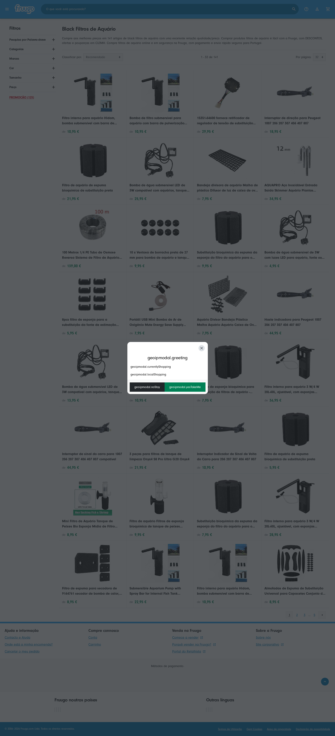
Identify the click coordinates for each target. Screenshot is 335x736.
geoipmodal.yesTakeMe (185, 387)
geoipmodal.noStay (147, 387)
